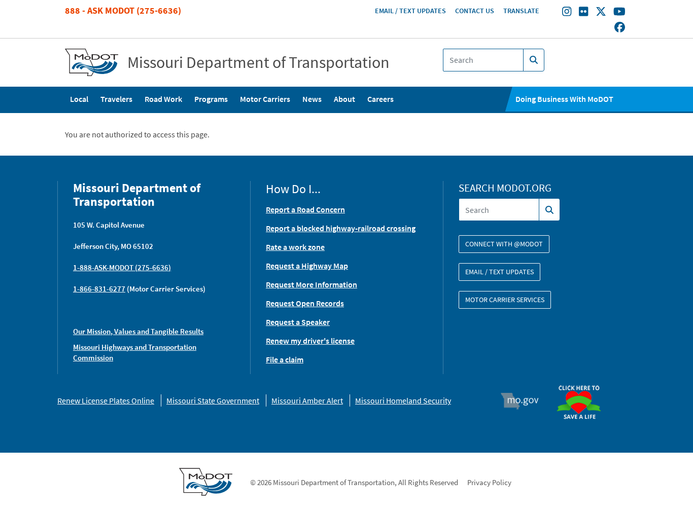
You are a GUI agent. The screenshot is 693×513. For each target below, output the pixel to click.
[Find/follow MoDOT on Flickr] (583, 13)
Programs (211, 99)
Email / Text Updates (410, 10)
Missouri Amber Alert (307, 400)
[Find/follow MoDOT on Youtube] (619, 13)
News (312, 99)
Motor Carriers (265, 99)
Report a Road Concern (305, 209)
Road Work (163, 99)
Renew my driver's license (310, 341)
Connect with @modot (504, 243)
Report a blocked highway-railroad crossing (340, 228)
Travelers (116, 99)
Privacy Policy (489, 482)
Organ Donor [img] (583, 380)
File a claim (284, 359)
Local (79, 99)
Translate (521, 10)
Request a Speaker (298, 322)
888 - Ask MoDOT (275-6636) (123, 10)
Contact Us (474, 10)
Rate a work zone (295, 247)
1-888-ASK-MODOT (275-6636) (122, 267)
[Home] (91, 63)
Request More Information (311, 284)
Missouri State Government (212, 400)
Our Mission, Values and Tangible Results (138, 331)
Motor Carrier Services (504, 299)
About (344, 99)
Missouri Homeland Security (403, 400)
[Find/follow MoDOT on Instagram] (566, 13)
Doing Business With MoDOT (564, 99)
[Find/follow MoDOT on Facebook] (619, 28)
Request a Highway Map (307, 266)
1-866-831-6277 (99, 289)
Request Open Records (305, 303)
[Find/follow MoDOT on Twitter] (601, 13)
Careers (380, 99)
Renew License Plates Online (105, 400)
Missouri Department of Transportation (258, 62)
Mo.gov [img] (524, 401)
